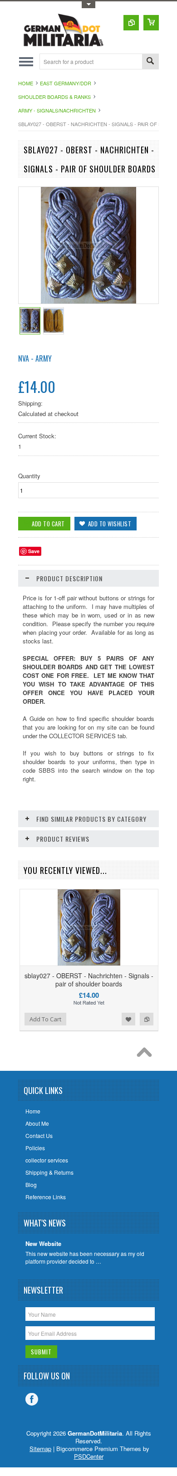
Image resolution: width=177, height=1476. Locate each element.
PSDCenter (88, 1456)
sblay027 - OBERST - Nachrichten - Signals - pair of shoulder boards (89, 979)
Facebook (31, 1399)
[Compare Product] (131, 22)
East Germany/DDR (65, 83)
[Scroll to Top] (147, 1054)
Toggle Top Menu (88, 4)
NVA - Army (35, 358)
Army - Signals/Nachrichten (57, 110)
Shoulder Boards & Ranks (54, 96)
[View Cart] (151, 22)
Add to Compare (146, 1019)
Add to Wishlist (128, 1019)
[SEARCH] (150, 62)
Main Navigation (26, 61)
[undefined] (89, 301)
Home (25, 83)
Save (33, 551)
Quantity (29, 475)
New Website (43, 1244)
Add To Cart (45, 1019)
